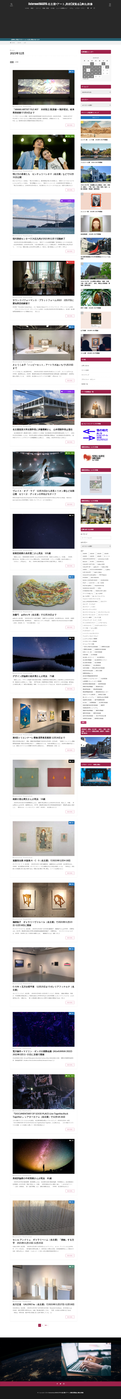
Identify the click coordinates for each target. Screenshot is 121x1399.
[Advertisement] (60, 24)
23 (96, 73)
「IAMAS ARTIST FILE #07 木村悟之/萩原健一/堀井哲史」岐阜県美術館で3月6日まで (43, 111)
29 (92, 76)
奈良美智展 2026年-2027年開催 (91, 234)
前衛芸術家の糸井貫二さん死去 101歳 (32, 553)
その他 (52, 8)
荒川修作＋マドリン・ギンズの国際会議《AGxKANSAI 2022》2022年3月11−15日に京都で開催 (43, 1053)
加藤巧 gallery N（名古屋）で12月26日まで (35, 614)
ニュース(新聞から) (61, 8)
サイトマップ (85, 375)
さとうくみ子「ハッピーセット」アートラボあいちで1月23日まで (43, 366)
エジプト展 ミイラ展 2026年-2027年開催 (94, 140)
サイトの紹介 (85, 370)
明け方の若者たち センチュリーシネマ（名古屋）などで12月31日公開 (43, 175)
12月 (25, 42)
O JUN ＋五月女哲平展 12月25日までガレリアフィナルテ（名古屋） (43, 988)
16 (96, 70)
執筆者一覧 (85, 384)
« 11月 (84, 79)
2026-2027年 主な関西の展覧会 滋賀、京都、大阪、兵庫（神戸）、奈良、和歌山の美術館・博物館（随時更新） (95, 283)
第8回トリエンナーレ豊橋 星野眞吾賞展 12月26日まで (39, 737)
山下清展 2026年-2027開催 (89, 330)
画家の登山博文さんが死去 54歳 (29, 799)
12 (107, 67)
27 (84, 76)
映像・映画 (46, 8)
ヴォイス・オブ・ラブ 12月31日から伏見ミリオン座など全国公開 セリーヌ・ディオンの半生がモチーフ (43, 492)
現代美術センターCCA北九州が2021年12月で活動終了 (39, 238)
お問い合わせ (85, 365)
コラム (71, 8)
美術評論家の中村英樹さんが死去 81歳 (32, 1178)
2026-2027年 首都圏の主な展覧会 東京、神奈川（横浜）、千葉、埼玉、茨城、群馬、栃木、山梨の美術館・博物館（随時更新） (95, 187)
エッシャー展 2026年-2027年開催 (91, 211)
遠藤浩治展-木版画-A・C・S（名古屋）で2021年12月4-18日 (42, 860)
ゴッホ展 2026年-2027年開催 (90, 353)
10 (99, 67)
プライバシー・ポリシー (88, 379)
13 (84, 70)
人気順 (16, 62)
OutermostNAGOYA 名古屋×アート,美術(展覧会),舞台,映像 (60, 4)
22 (92, 73)
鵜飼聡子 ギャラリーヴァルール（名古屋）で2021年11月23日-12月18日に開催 (42, 923)
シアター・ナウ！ (80, 8)
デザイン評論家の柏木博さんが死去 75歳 (33, 676)
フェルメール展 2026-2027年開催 (91, 162)
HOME (27, 8)
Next (46, 1325)
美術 (32, 8)
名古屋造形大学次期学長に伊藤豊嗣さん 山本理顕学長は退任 (43, 429)
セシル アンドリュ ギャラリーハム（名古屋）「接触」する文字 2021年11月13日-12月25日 (43, 1241)
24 (99, 73)
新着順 (12, 62)
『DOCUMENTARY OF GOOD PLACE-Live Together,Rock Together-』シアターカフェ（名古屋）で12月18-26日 (40, 1115)
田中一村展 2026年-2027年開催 (91, 308)
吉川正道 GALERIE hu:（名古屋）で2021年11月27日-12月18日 (43, 1304)
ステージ (38, 8)
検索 (83, 722)
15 (92, 70)
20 (84, 73)
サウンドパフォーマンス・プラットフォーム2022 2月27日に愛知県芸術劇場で (43, 302)
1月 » (87, 79)
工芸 (72, 1266)
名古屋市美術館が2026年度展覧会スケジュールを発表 (95, 258)
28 (88, 76)
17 (99, 70)
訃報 (72, 515)
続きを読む (70, 125)
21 (88, 73)
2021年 (19, 42)
